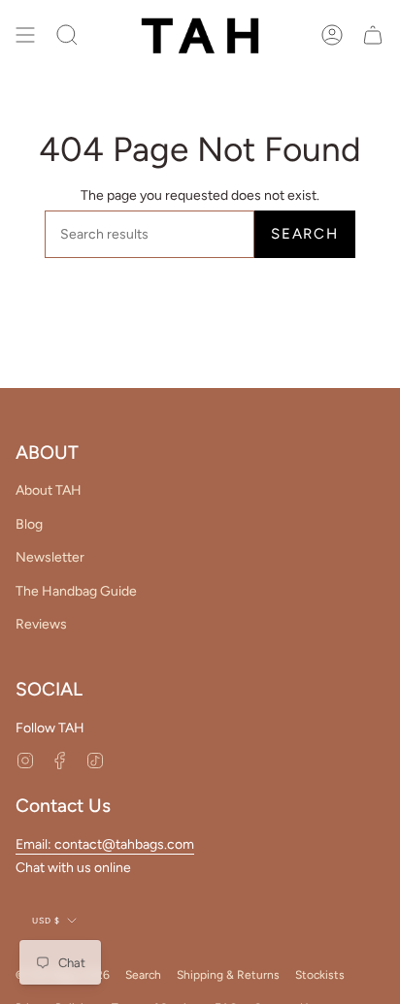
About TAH (49, 490)
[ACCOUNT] (332, 35)
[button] (67, 35)
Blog (29, 524)
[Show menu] (25, 35)
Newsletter (50, 557)
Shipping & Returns (228, 975)
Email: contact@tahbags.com (105, 844)
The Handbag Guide (76, 591)
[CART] (372, 35)
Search (305, 234)
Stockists (320, 975)
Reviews (41, 624)
